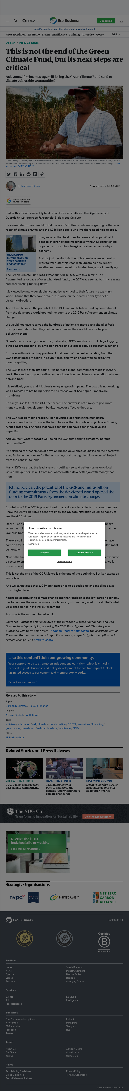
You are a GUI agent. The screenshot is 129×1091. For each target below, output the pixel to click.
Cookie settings (64, 561)
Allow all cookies (84, 553)
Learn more (33, 544)
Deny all (44, 553)
